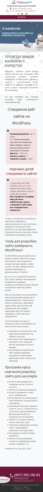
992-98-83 (15, 11)
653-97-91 (29, 11)
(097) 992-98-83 (27, 475)
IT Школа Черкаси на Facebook (26, 13)
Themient (28, 489)
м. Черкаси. (25, 487)
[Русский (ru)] (22, 14)
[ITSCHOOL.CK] (21, 3)
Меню (23, 17)
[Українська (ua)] (18, 14)
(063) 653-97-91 (21, 478)
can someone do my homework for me (14, 19)
